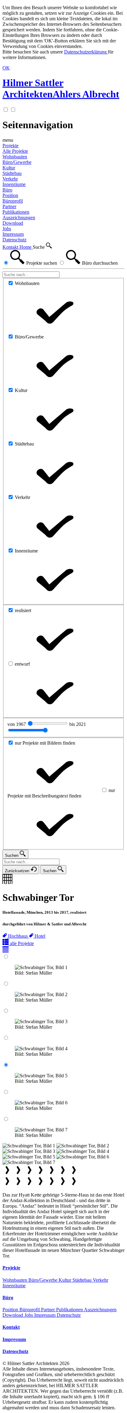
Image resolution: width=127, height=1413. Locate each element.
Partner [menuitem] (9, 206)
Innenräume (14, 1285)
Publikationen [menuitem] (15, 212)
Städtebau (82, 1280)
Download (13, 1315)
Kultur (65, 1280)
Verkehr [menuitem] (10, 178)
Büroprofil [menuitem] (12, 201)
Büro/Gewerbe (43, 1280)
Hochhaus (18, 936)
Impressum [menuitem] (13, 234)
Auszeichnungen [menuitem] (18, 217)
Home (26, 247)
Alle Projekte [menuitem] (15, 151)
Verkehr (100, 1280)
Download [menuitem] (12, 223)
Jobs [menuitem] (6, 228)
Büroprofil (30, 1309)
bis (77, 724)
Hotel (40, 936)
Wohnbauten (15, 1280)
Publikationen (70, 1309)
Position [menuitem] (10, 195)
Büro (7, 189)
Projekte (10, 145)
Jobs (29, 1315)
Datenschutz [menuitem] (14, 239)
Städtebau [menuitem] (12, 173)
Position (10, 1309)
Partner (48, 1309)
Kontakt (10, 247)
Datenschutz (69, 1315)
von (17, 724)
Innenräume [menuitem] (14, 184)
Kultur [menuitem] (8, 167)
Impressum (45, 1315)
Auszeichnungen (100, 1309)
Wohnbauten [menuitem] (14, 156)
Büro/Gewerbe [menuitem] (16, 162)
